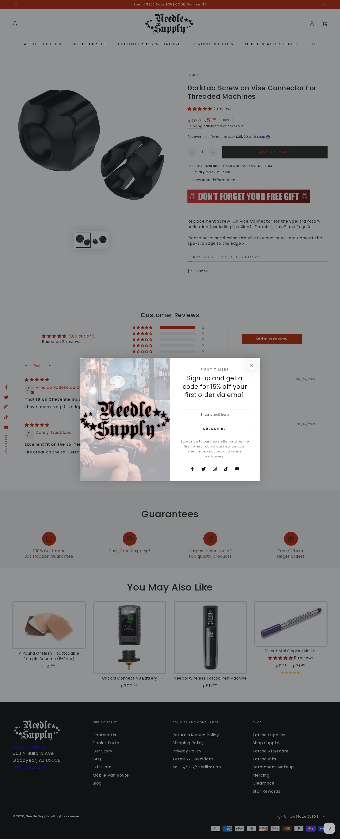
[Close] (251, 365)
